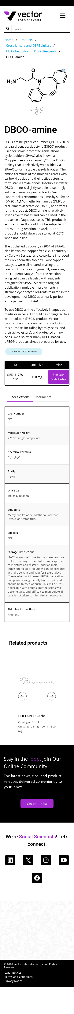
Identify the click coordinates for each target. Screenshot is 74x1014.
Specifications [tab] (20, 397)
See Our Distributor (58, 377)
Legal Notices (13, 972)
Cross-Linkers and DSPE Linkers (28, 45)
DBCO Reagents (45, 51)
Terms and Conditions (19, 977)
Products (26, 40)
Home (9, 40)
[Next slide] (51, 696)
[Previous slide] (22, 696)
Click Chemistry (17, 51)
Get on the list (37, 804)
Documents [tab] (43, 397)
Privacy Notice (13, 981)
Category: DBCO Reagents (24, 351)
